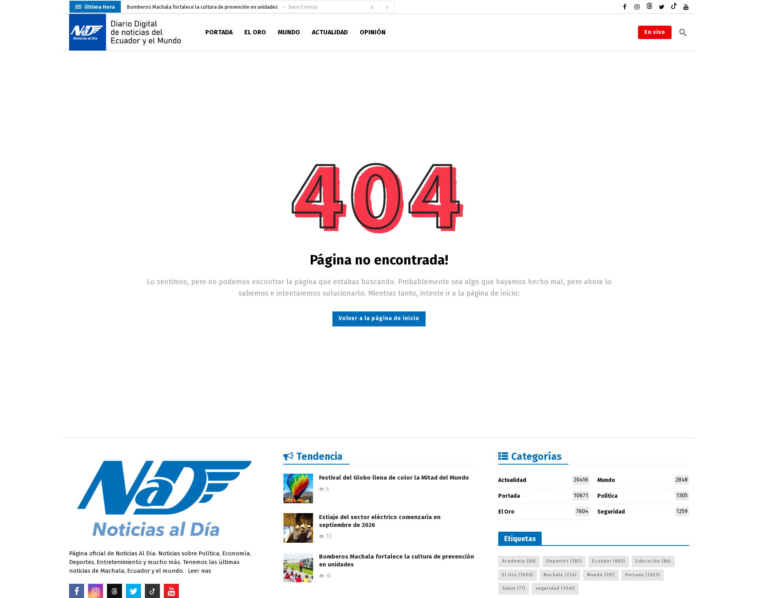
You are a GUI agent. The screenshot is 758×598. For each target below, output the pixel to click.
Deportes (564, 561)
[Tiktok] (674, 7)
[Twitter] (661, 7)
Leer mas (199, 571)
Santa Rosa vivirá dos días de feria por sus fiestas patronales (197, 12)
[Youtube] (686, 7)
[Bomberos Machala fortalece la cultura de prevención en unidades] (298, 567)
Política (642, 495)
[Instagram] (637, 7)
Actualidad (543, 480)
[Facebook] (625, 7)
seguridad (555, 588)
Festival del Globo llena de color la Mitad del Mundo (394, 477)
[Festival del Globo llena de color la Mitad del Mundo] (298, 488)
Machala (560, 574)
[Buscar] (683, 32)
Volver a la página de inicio (379, 318)
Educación (653, 561)
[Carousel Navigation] (379, 7)
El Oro (543, 511)
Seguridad (642, 511)
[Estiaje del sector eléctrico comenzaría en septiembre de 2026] (298, 528)
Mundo (642, 480)
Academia (519, 561)
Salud (513, 588)
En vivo (654, 32)
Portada (543, 495)
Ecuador (608, 561)
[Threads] (649, 7)
